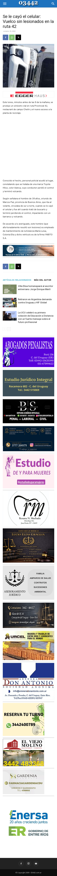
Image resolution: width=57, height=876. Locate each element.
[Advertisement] (28, 146)
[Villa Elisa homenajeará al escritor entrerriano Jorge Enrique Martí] (10, 289)
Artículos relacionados (17, 280)
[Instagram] (28, 863)
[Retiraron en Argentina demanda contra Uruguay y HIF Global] (10, 302)
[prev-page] (4, 329)
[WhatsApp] (12, 37)
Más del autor (42, 280)
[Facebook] (5, 37)
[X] (18, 37)
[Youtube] (36, 863)
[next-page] (9, 329)
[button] (4, 3)
